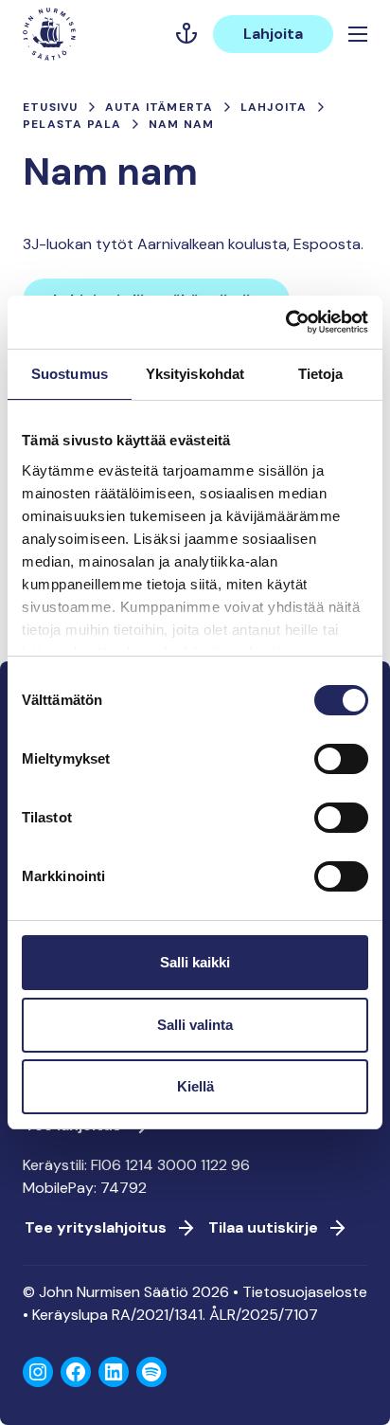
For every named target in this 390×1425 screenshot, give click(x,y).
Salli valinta (195, 1025)
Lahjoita (273, 34)
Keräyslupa (70, 1315)
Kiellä (195, 1086)
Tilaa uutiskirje (263, 1227)
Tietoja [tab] (321, 374)
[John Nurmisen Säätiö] (49, 34)
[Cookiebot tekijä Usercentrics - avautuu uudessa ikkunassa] (285, 322)
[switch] (341, 766)
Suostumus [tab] (69, 374)
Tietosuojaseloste (304, 1292)
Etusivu (50, 107)
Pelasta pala (72, 124)
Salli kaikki (195, 962)
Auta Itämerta (159, 107)
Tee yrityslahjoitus (96, 1227)
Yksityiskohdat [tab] (195, 374)
